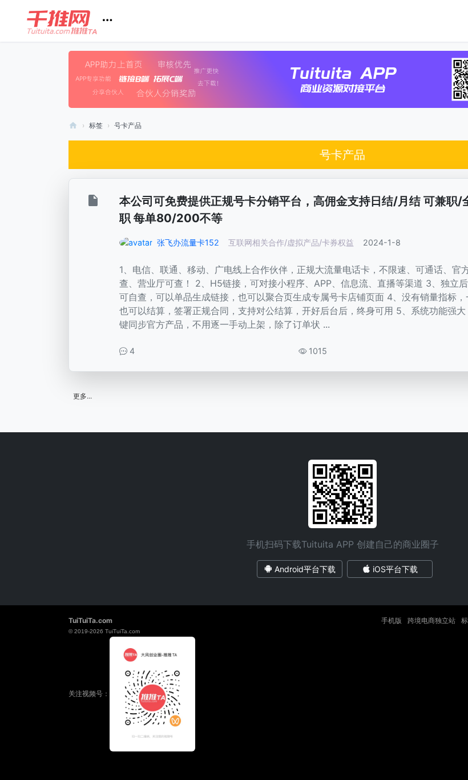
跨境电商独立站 (431, 620)
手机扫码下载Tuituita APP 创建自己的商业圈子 (343, 544)
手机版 (391, 620)
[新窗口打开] (94, 202)
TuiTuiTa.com (90, 620)
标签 (96, 125)
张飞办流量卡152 (188, 242)
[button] (74, 21)
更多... (82, 396)
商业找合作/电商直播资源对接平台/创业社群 (73, 125)
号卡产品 (128, 125)
